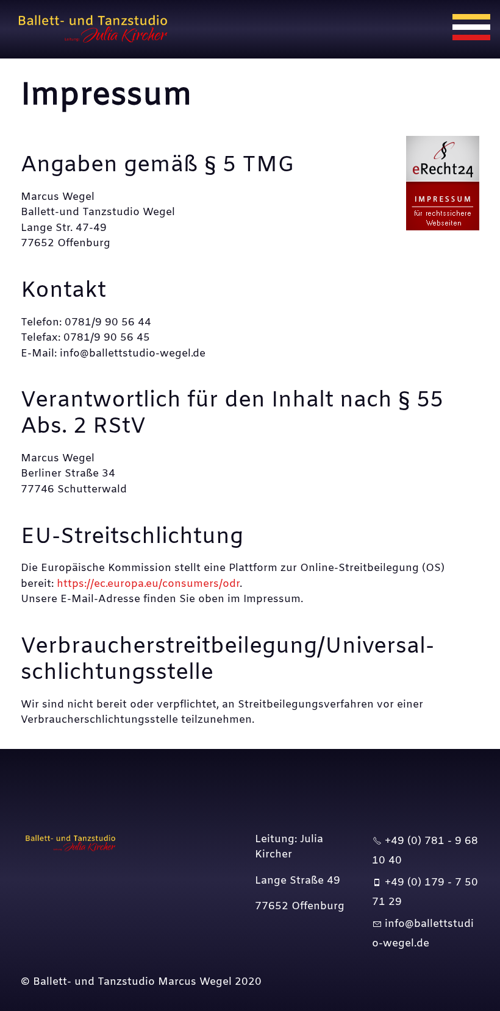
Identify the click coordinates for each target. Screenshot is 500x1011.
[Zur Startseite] (99, 29)
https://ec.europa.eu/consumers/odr (148, 584)
